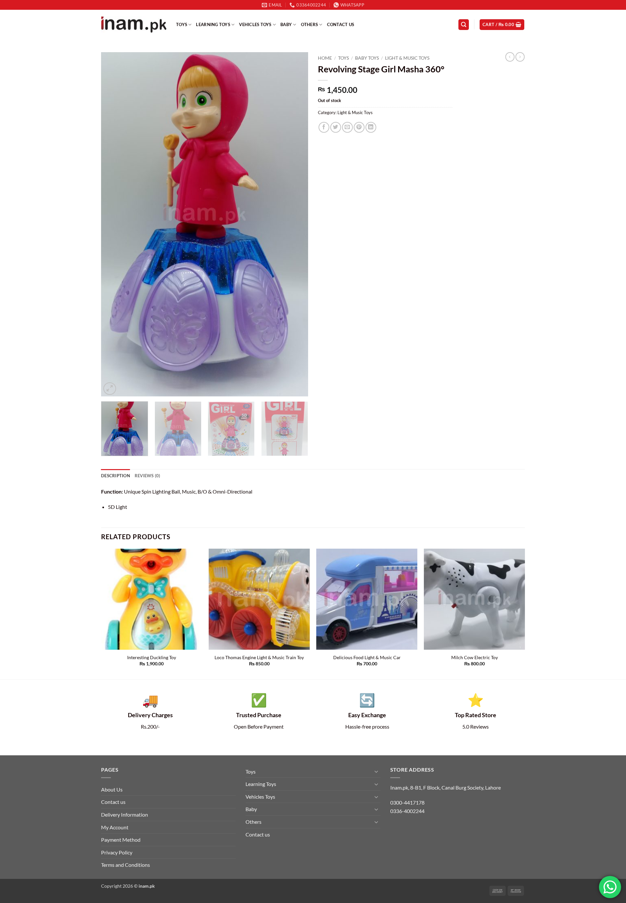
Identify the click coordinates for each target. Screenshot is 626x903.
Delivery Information (124, 814)
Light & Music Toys (407, 58)
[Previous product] (520, 56)
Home (325, 58)
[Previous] (113, 224)
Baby (286, 24)
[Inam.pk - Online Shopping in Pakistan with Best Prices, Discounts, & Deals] (133, 24)
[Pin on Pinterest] (359, 127)
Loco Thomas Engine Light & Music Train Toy (259, 657)
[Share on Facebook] (324, 127)
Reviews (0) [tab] (147, 475)
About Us (112, 789)
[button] (463, 24)
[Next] (296, 224)
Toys (181, 24)
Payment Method (121, 839)
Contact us (340, 24)
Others (309, 24)
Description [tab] (115, 475)
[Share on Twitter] (335, 127)
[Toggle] (376, 771)
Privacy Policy (116, 852)
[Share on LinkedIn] (370, 127)
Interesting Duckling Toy (151, 657)
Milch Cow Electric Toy (474, 657)
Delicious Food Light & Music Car (367, 657)
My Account (114, 827)
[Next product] (509, 56)
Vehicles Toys (255, 24)
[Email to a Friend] (347, 127)
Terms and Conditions (125, 865)
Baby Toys (367, 58)
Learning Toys (213, 24)
